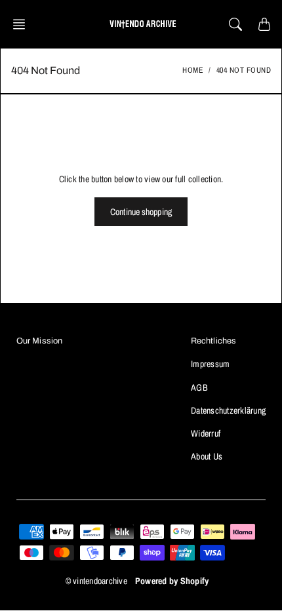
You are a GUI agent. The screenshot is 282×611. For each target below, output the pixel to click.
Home (192, 70)
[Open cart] (264, 24)
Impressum (210, 364)
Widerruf (205, 433)
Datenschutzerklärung (228, 410)
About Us (206, 456)
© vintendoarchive (96, 581)
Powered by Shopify (172, 581)
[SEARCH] (235, 24)
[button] (23, 24)
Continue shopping (141, 212)
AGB (199, 387)
